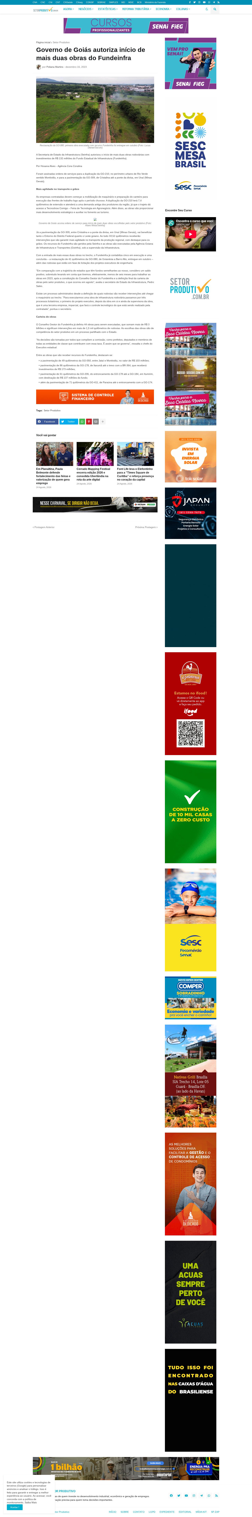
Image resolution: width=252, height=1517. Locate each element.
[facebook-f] (190, 2)
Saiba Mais (30, 1502)
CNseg (79, 2)
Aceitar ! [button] (14, 1507)
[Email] (96, 421)
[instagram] (199, 2)
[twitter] (194, 2)
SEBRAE (101, 2)
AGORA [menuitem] (67, 9)
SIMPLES (113, 2)
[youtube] (204, 2)
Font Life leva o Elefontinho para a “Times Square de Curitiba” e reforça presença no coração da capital (135, 474)
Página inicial (43, 42)
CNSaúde (68, 2)
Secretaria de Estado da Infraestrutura (59, 154)
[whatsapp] (209, 2)
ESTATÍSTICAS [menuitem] (107, 9)
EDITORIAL (185, 1511)
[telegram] (214, 2)
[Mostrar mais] (103, 421)
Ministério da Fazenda (155, 2)
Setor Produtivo (61, 42)
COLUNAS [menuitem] (182, 9)
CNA (35, 2)
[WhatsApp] (82, 421)
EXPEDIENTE (167, 1511)
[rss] (218, 2)
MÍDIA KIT (201, 1511)
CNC (43, 2)
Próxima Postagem (145, 527)
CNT (58, 2)
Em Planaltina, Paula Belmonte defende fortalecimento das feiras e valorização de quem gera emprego (53, 476)
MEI (123, 2)
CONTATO (139, 1511)
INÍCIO (112, 1511)
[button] (207, 9)
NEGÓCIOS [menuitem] (85, 9)
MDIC (131, 2)
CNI (50, 2)
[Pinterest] (89, 421)
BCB (139, 2)
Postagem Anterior (44, 527)
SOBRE (125, 1511)
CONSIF (90, 2)
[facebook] (171, 1495)
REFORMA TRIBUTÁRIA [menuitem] (135, 9)
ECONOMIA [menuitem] (162, 9)
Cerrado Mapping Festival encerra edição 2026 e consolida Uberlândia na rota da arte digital (93, 474)
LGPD (152, 1511)
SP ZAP (215, 1511)
